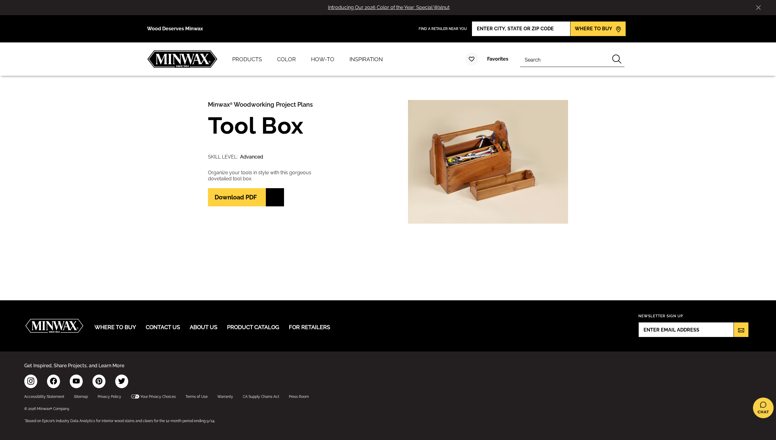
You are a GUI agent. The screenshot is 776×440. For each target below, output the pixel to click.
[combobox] (564, 59)
